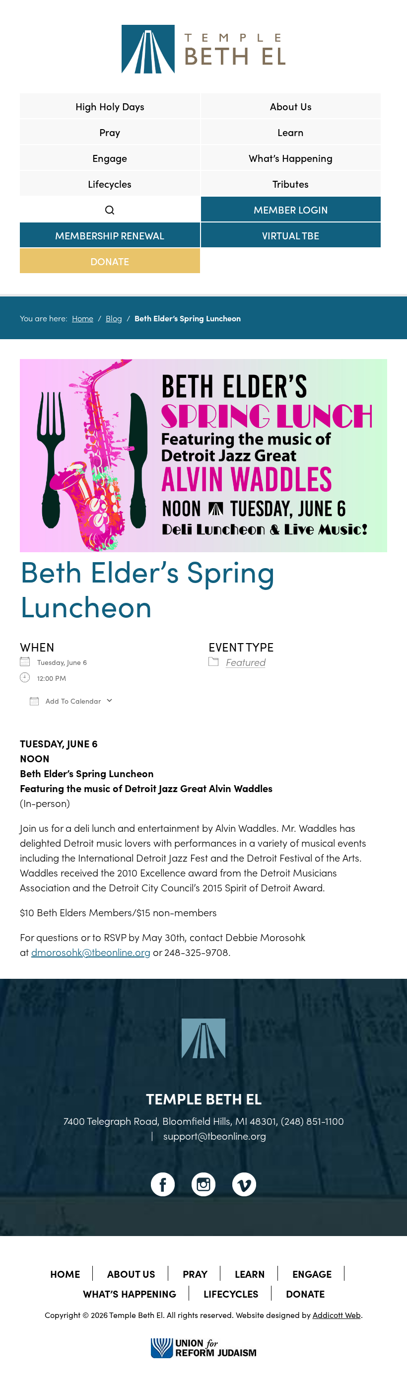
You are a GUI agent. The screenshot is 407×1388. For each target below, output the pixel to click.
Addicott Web (337, 1314)
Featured (246, 661)
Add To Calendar (72, 701)
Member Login (291, 209)
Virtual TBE (290, 235)
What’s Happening (291, 157)
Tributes (290, 183)
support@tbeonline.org (214, 1135)
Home (82, 317)
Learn (290, 132)
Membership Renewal (109, 235)
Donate (109, 261)
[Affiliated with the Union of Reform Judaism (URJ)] (203, 1339)
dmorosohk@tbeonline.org (90, 951)
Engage (109, 157)
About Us (291, 106)
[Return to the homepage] (203, 49)
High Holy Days (109, 106)
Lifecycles (110, 183)
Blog (114, 317)
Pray (109, 132)
